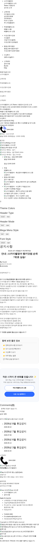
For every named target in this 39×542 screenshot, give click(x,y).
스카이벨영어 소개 (10, 3)
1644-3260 (10, 129)
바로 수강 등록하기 (20, 394)
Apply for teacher (5, 498)
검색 (1, 414)
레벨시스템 (8, 29)
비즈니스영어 (8, 20)
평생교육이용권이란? (11, 48)
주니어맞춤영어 (9, 23)
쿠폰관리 (11, 125)
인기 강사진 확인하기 (13, 349)
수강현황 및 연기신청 (28, 123)
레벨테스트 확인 (15, 123)
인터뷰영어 (8, 18)
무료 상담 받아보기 (12, 359)
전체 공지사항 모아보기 (14, 345)
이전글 (2, 411)
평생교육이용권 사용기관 (30, 524)
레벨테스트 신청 (9, 31)
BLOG (6, 66)
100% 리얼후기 (9, 57)
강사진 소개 (8, 8)
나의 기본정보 (5, 123)
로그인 (8, 72)
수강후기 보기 (11, 352)
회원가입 (3, 72)
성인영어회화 (8, 16)
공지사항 (7, 63)
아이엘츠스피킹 (9, 14)
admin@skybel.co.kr (14, 516)
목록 (5, 414)
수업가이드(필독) (10, 40)
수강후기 (3, 118)
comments (4, 266)
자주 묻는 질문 (11, 356)
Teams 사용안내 (9, 5)
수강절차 (7, 38)
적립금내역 (4, 125)
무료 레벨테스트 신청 (19, 388)
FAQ (5, 68)
